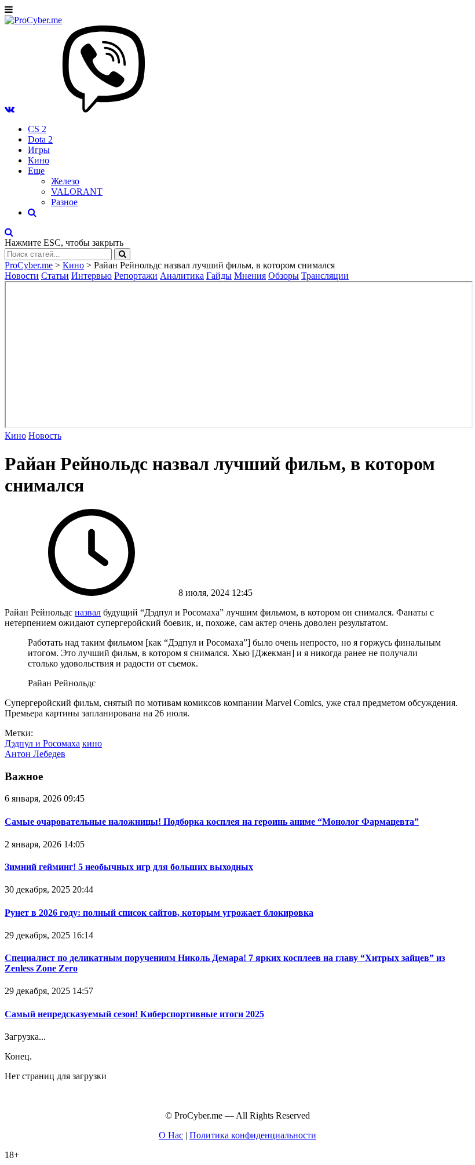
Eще (36, 171)
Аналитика (182, 276)
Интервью (91, 276)
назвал (88, 612)
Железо (65, 181)
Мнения (250, 276)
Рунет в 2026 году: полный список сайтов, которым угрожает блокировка (159, 913)
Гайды (219, 276)
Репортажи (136, 276)
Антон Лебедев (35, 754)
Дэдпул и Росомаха (42, 743)
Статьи (55, 276)
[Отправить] (122, 254)
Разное (64, 202)
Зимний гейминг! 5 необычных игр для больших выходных (129, 867)
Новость (44, 435)
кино (92, 743)
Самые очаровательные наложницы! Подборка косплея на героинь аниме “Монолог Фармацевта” (212, 822)
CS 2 (37, 129)
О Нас (171, 1135)
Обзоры (283, 276)
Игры (39, 150)
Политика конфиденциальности (252, 1135)
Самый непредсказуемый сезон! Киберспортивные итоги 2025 (134, 1014)
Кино (38, 160)
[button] (9, 109)
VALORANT (77, 191)
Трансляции (325, 276)
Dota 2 (40, 139)
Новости (22, 276)
